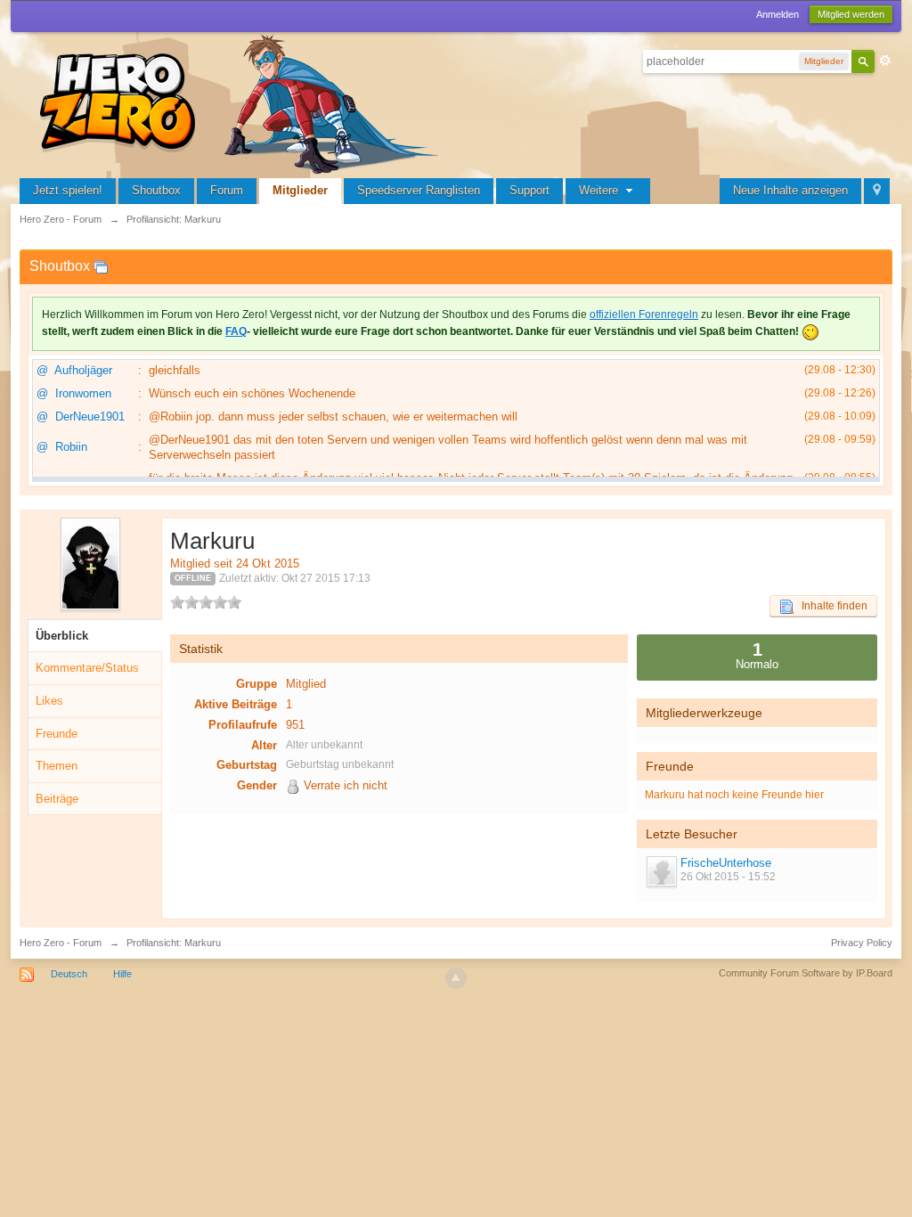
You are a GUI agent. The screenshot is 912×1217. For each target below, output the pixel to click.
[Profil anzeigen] (661, 871)
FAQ (236, 331)
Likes (49, 700)
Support (529, 190)
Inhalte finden (830, 606)
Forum (226, 190)
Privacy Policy (861, 942)
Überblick (62, 635)
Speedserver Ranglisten (418, 190)
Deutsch (69, 973)
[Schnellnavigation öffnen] (877, 191)
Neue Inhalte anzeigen (790, 190)
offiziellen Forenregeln (644, 314)
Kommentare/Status (87, 667)
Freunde (56, 733)
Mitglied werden (851, 14)
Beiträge (57, 798)
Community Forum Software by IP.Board (805, 973)
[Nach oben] (456, 978)
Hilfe (122, 973)
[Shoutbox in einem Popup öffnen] (101, 266)
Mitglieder (300, 190)
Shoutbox (156, 190)
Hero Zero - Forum (61, 942)
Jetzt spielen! (67, 190)
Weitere (600, 190)
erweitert (885, 60)
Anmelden (777, 14)
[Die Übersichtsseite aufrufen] (242, 102)
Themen (56, 765)
